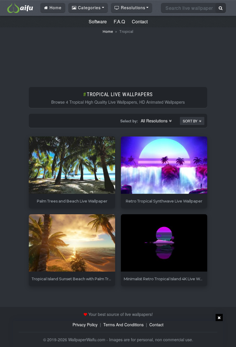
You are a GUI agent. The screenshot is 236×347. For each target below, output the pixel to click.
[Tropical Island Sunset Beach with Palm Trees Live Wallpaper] (72, 243)
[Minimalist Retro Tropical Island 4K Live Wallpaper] (164, 243)
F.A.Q (119, 21)
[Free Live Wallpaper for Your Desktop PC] (20, 7)
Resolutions (132, 7)
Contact (140, 21)
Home (55, 7)
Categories (89, 7)
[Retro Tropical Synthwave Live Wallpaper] (164, 165)
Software (98, 21)
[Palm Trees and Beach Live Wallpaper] (72, 165)
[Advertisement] (118, 58)
